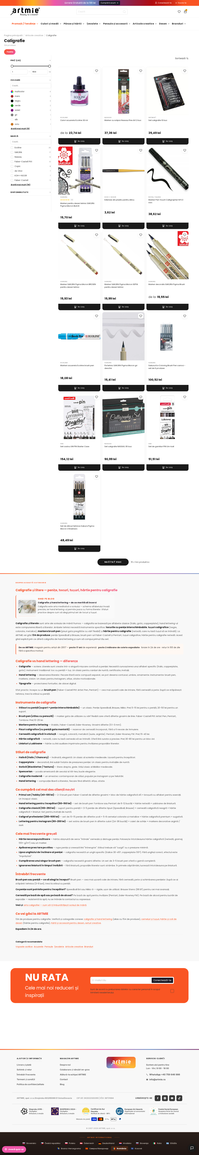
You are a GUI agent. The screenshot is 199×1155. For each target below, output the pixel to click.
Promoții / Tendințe (23, 23)
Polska (70, 1143)
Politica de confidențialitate (30, 1084)
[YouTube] (172, 1098)
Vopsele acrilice (24, 946)
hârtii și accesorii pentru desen (67, 923)
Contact (64, 1079)
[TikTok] (179, 1098)
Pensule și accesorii (115, 23)
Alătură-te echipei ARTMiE (73, 1074)
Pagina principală (13, 35)
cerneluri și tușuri (150, 919)
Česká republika (50, 1143)
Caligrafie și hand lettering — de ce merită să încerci (67, 602)
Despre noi (65, 1065)
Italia (157, 1143)
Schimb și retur (24, 1069)
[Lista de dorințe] (179, 12)
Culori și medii (50, 23)
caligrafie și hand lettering (98, 919)
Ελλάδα (171, 1143)
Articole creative (143, 23)
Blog (62, 1084)
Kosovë (136, 1148)
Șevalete (92, 23)
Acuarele (38, 946)
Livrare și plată (24, 1065)
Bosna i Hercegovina (69, 1148)
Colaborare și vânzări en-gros (75, 1069)
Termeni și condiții (26, 1079)
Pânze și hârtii (72, 23)
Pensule (49, 946)
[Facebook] (158, 1098)
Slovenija (142, 1143)
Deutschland (106, 1143)
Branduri (177, 23)
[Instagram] (165, 1098)
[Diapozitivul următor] (95, 91)
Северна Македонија (96, 1148)
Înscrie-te (182, 3)
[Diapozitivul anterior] (63, 91)
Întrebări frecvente (26, 1074)
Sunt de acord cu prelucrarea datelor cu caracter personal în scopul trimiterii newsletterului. (125, 991)
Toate (10, 51)
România (119, 1148)
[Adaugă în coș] (79, 141)
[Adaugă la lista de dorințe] (96, 70)
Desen (163, 23)
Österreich (87, 1143)
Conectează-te (164, 3)
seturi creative (93, 923)
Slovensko (29, 1143)
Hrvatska (125, 1143)
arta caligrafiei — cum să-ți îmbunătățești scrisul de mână (55, 905)
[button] (182, 58)
